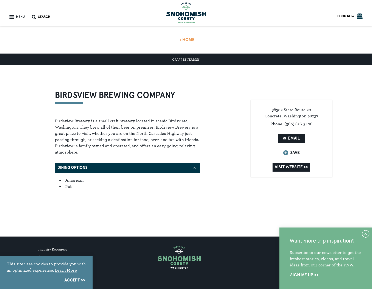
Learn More (66, 270)
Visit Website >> (291, 167)
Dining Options (72, 168)
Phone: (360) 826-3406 (291, 123)
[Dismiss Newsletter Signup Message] (365, 234)
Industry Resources (52, 249)
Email (294, 138)
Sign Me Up (301, 275)
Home (188, 40)
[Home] (186, 12)
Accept (72, 280)
